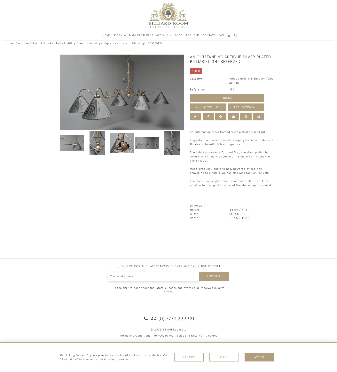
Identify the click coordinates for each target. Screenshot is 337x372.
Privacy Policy (163, 335)
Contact (209, 35)
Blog (179, 35)
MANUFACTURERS (141, 35)
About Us (193, 35)
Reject (224, 357)
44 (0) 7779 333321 (171, 318)
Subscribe (214, 276)
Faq (221, 35)
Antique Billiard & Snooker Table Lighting (46, 43)
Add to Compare (246, 107)
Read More (189, 357)
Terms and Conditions (135, 335)
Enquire (227, 98)
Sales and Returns (189, 335)
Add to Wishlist (208, 107)
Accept (259, 357)
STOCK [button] (119, 35)
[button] (236, 35)
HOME (106, 35)
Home (10, 43)
